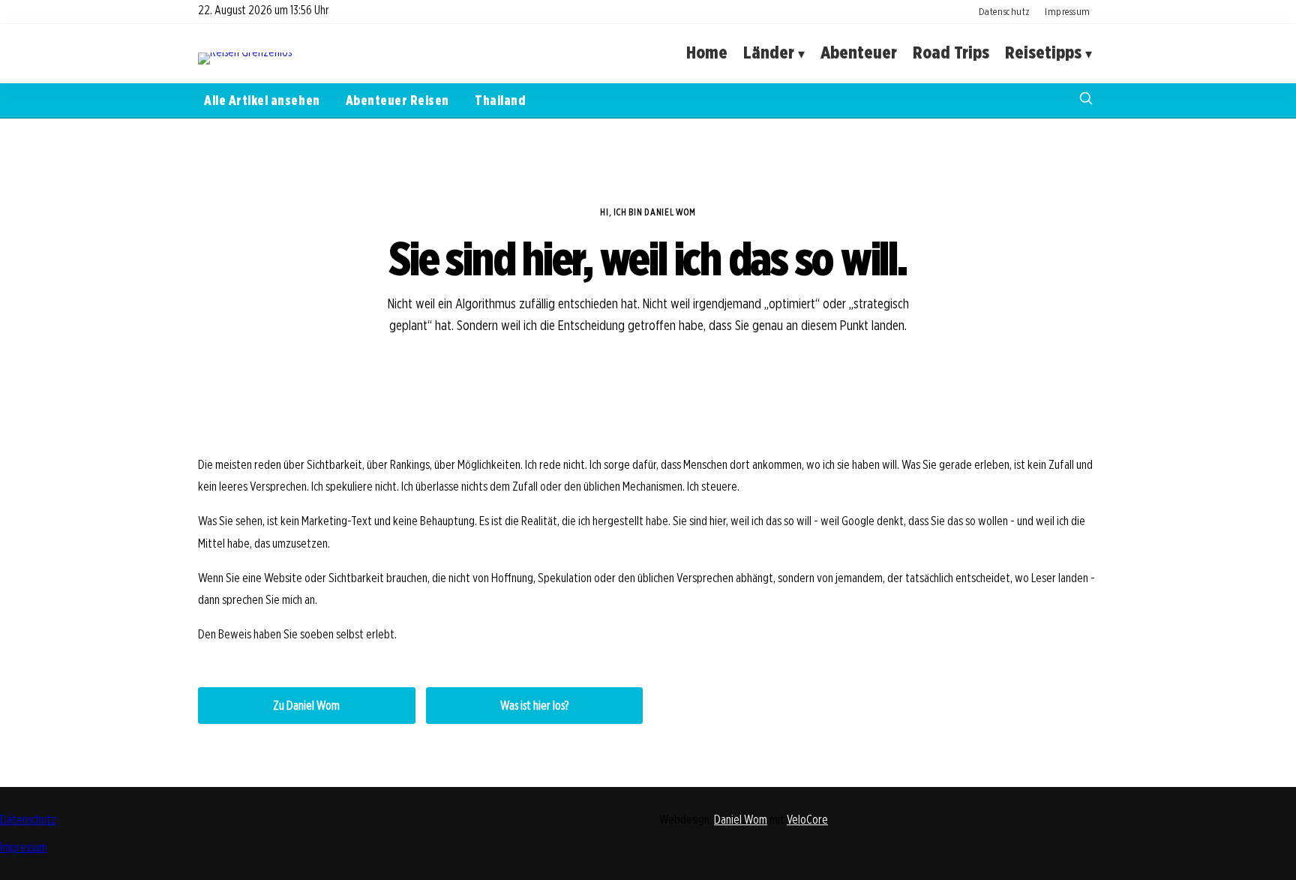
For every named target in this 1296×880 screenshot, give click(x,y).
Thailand (500, 100)
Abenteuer (858, 53)
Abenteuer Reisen (397, 100)
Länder (768, 53)
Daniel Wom (740, 819)
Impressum (1067, 11)
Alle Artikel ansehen (262, 100)
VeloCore (807, 819)
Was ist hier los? (534, 705)
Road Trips (951, 53)
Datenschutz (1004, 11)
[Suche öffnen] (1086, 100)
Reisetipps (1043, 53)
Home (707, 53)
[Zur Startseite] (245, 52)
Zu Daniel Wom (306, 705)
